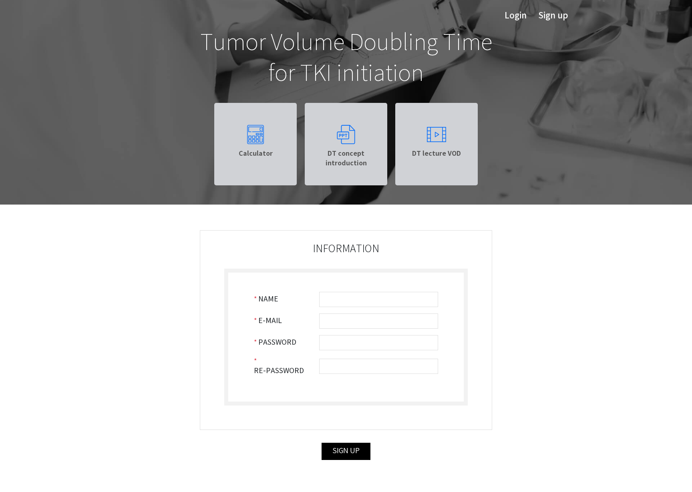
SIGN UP (346, 451)
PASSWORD (277, 343)
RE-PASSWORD (279, 371)
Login (516, 16)
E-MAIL (270, 321)
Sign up (553, 16)
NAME (268, 299)
